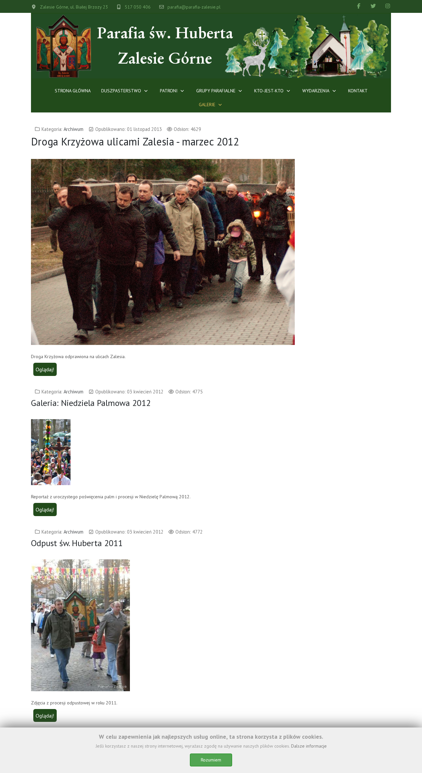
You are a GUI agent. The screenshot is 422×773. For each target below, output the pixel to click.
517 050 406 (138, 7)
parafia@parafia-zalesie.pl (194, 7)
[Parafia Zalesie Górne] (211, 46)
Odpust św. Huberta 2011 (77, 543)
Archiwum (73, 129)
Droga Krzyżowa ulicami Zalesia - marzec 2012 (135, 141)
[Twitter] (373, 6)
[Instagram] (387, 6)
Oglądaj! (45, 369)
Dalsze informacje (309, 746)
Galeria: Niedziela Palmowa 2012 (91, 402)
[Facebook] (358, 6)
